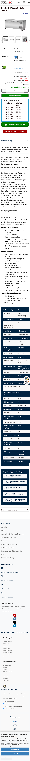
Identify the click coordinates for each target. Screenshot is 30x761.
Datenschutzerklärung (6, 746)
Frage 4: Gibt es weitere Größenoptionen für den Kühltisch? (14, 494)
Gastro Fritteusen (6, 648)
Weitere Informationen (15, 758)
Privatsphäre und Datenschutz (11, 551)
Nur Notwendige (15, 754)
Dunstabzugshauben (7, 654)
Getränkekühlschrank (7, 641)
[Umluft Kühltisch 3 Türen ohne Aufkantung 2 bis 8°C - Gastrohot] (15, 24)
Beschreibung (6, 140)
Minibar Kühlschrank (7, 671)
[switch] (26, 383)
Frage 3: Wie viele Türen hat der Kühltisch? (13, 488)
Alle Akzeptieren (15, 749)
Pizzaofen (5, 657)
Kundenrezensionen (9, 510)
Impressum (5, 541)
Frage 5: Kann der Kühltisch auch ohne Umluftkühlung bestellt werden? (15, 500)
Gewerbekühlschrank (7, 650)
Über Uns (4, 530)
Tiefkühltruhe (5, 646)
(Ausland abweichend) (20, 60)
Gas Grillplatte (6, 673)
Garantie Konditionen (8, 537)
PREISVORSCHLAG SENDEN (16, 132)
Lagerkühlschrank (7, 665)
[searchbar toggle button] (19, 2)
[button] (3, 91)
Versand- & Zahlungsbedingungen (12, 534)
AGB (2, 554)
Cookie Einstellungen (8, 558)
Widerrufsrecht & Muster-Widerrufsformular (9, 545)
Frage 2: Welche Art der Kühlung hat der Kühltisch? (14, 482)
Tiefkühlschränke (6, 643)
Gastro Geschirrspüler (7, 652)
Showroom (17, 606)
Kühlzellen (5, 667)
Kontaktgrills (5, 678)
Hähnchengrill (6, 680)
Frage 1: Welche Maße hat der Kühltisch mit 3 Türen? (12, 476)
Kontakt (4, 527)
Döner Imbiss (6, 676)
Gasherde (5, 669)
